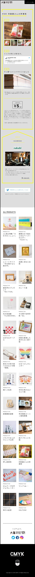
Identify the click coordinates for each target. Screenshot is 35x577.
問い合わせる (25, 178)
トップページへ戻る (29, 2)
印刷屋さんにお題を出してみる (19, 190)
